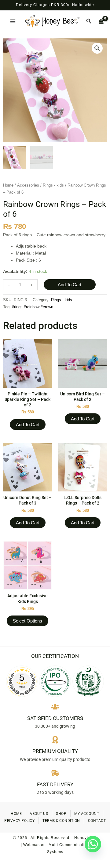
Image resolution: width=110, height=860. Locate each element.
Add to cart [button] (27, 424)
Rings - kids (53, 185)
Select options (27, 620)
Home (8, 185)
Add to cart (69, 284)
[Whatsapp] (93, 844)
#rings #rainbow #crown (32, 307)
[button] (89, 21)
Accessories (28, 185)
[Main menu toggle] (13, 21)
